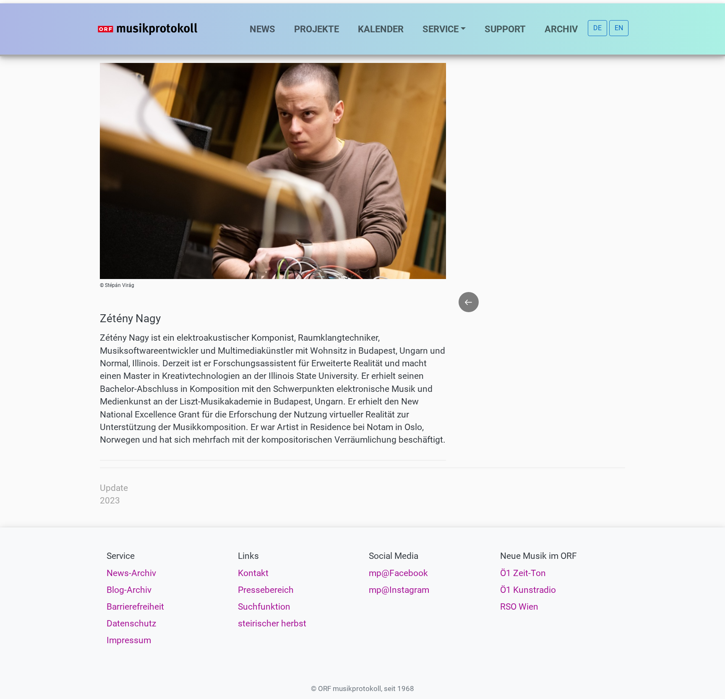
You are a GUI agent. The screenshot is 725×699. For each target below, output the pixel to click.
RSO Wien (519, 607)
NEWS (262, 28)
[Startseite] (164, 29)
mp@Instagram (399, 590)
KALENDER (381, 28)
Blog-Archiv (129, 590)
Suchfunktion (264, 607)
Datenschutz (131, 623)
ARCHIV (561, 28)
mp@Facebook (398, 573)
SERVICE (440, 28)
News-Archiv (131, 573)
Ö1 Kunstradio (528, 590)
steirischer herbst (272, 623)
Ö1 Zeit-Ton (523, 573)
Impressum (129, 640)
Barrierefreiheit (135, 607)
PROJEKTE (316, 28)
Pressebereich (266, 590)
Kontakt (253, 573)
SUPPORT (505, 28)
